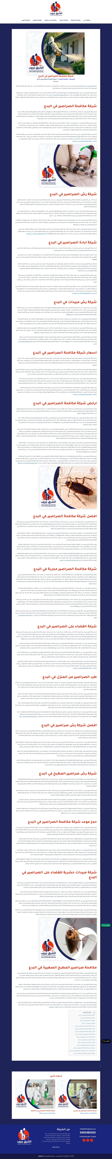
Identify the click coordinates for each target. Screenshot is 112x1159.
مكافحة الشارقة (76, 20)
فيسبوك (51, 1007)
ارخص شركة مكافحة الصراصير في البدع (85, 1029)
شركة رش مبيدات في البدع (88, 1023)
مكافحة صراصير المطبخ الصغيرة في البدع (84, 1053)
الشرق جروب (90, 86)
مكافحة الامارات (93, 1113)
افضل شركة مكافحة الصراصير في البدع (85, 1031)
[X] (87, 1140)
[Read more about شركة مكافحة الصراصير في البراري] (77, 1094)
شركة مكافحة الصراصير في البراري (85, 1111)
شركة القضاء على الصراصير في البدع (86, 1037)
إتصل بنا (107, 1041)
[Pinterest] (84, 1140)
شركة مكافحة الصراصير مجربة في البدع (85, 1034)
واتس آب (106, 925)
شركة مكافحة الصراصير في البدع (87, 1015)
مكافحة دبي (86, 20)
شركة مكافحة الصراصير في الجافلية (27, 463)
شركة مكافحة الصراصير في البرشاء (82, 394)
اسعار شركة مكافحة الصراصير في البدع (85, 1026)
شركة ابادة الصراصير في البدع (87, 1020)
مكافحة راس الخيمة (51, 20)
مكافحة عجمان (63, 20)
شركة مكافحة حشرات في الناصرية (35, 234)
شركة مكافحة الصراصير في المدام (69, 560)
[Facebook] (91, 1140)
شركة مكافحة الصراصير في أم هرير (82, 668)
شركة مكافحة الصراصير (60, 95)
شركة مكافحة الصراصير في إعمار (28, 716)
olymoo (40, 1156)
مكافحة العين (26, 20)
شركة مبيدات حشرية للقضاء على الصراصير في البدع (82, 1050)
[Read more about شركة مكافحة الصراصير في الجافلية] (35, 1094)
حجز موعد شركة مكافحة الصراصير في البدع (84, 1048)
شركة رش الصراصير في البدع (88, 1018)
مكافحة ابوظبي (37, 20)
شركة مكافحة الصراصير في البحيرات (82, 141)
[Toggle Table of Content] (93, 1012)
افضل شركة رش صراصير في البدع (86, 1042)
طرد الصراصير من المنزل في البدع (86, 1040)
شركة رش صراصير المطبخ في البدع (86, 1045)
